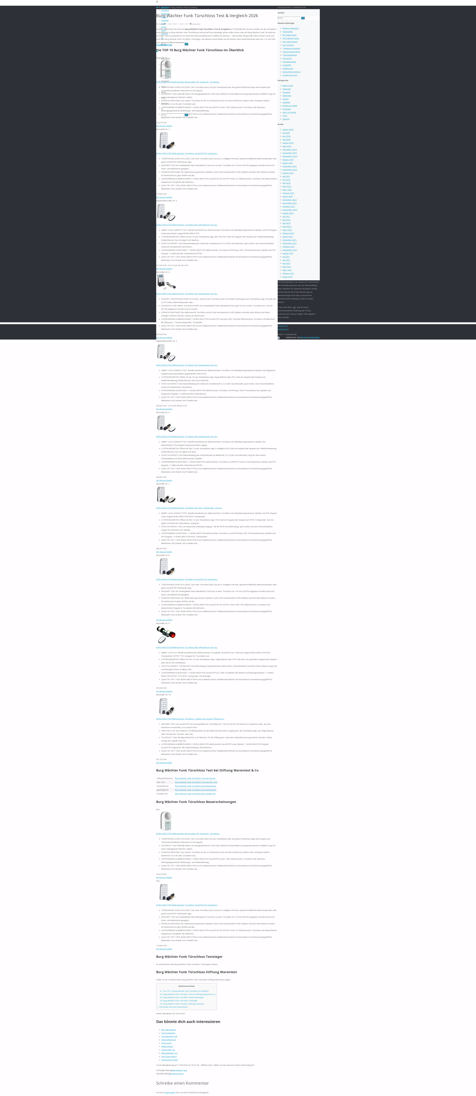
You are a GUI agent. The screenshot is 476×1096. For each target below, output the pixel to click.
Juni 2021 (286, 260)
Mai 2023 (287, 183)
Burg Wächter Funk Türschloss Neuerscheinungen (182, 997)
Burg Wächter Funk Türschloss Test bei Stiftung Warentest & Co (188, 994)
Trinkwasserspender (291, 48)
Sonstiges (287, 109)
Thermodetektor (168, 1033)
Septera (304, 337)
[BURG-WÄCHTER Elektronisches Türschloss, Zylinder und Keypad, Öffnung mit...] (166, 715)
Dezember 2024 (290, 149)
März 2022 (287, 230)
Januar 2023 (288, 196)
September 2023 (290, 169)
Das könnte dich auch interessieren (173, 1007)
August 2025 (288, 143)
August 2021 (288, 253)
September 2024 (290, 156)
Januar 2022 (288, 236)
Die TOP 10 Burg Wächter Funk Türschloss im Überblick (184, 991)
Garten (286, 99)
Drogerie (286, 92)
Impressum (282, 326)
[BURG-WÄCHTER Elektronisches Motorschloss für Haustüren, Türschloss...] (166, 830)
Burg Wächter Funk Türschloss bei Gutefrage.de (195, 790)
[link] (162, 38)
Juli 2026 (286, 133)
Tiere (285, 115)
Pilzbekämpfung (289, 61)
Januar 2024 (288, 163)
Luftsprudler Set (168, 1050)
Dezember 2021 (290, 240)
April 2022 (287, 226)
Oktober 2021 (289, 246)
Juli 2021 (286, 256)
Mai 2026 (287, 139)
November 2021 (290, 243)
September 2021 (290, 250)
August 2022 (288, 213)
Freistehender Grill (169, 1036)
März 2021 (287, 270)
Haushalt (286, 102)
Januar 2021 (288, 276)
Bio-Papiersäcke (290, 35)
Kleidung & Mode (290, 105)
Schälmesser (288, 68)
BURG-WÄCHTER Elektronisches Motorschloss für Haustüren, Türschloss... (188, 82)
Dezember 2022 (290, 199)
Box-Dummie (288, 45)
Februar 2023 (288, 193)
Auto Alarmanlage (168, 1029)
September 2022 (290, 210)
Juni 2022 (286, 220)
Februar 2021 (288, 273)
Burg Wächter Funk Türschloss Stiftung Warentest (182, 1004)
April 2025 (287, 146)
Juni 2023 (286, 179)
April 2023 (287, 186)
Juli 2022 (286, 216)
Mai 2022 (287, 223)
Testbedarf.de (164, 44)
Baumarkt (196, 24)
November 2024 (290, 153)
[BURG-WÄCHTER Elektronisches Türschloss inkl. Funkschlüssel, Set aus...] (166, 221)
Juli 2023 (286, 176)
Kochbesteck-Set (290, 75)
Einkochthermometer (292, 72)
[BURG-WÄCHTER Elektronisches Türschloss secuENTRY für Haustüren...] (166, 150)
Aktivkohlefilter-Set (169, 1053)
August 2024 (288, 159)
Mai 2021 (287, 263)
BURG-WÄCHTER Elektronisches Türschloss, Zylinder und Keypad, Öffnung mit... (190, 719)
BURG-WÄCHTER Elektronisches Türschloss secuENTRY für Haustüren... (187, 153)
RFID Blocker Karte (291, 38)
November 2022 (290, 203)
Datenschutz (283, 329)
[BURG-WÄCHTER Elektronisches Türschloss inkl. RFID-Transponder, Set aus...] (166, 504)
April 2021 (287, 266)
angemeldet (170, 1092)
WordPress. (315, 337)
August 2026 (288, 129)
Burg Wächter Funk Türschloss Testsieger (178, 1000)
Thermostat (166, 1043)
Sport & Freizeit (289, 112)
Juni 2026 (286, 136)
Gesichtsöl (287, 58)
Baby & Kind (288, 85)
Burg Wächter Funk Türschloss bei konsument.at (195, 786)
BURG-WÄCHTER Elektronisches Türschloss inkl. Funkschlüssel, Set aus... (187, 225)
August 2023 (288, 173)
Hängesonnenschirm (291, 51)
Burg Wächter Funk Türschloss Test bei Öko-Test (196, 782)
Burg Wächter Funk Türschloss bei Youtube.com (195, 793)
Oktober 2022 (289, 206)
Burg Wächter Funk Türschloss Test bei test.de (195, 778)
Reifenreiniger (167, 1046)
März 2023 (287, 189)
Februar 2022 (288, 233)
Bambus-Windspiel (290, 28)
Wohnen (286, 119)
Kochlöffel (287, 65)
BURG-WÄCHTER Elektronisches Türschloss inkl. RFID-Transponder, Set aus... (189, 508)
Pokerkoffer (288, 31)
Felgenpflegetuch (168, 1039)
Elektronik (287, 95)
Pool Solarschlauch (169, 1056)
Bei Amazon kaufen (164, 126)
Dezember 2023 (290, 166)
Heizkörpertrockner (169, 1060)
